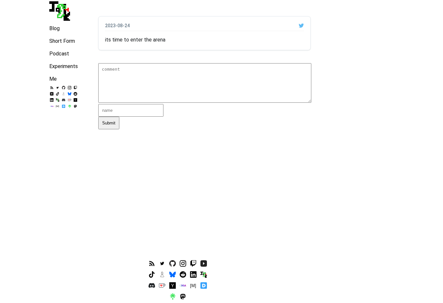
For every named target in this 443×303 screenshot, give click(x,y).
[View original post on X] (301, 25)
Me (53, 79)
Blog (54, 28)
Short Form (62, 41)
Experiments (63, 66)
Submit (108, 123)
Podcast (59, 54)
